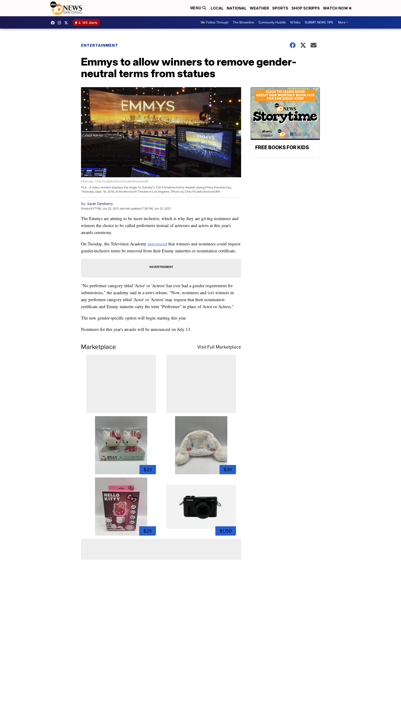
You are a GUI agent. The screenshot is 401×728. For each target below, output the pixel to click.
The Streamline (243, 22)
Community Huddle (272, 22)
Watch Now (336, 8)
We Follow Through (215, 22)
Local (217, 8)
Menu (196, 8)
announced (157, 244)
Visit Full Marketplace (219, 346)
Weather (259, 8)
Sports (280, 8)
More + (343, 22)
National (236, 8)
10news (67, 23)
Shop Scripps (305, 8)
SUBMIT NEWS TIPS (319, 22)
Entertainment (99, 45)
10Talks (295, 22)
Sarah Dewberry (100, 203)
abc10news (54, 23)
